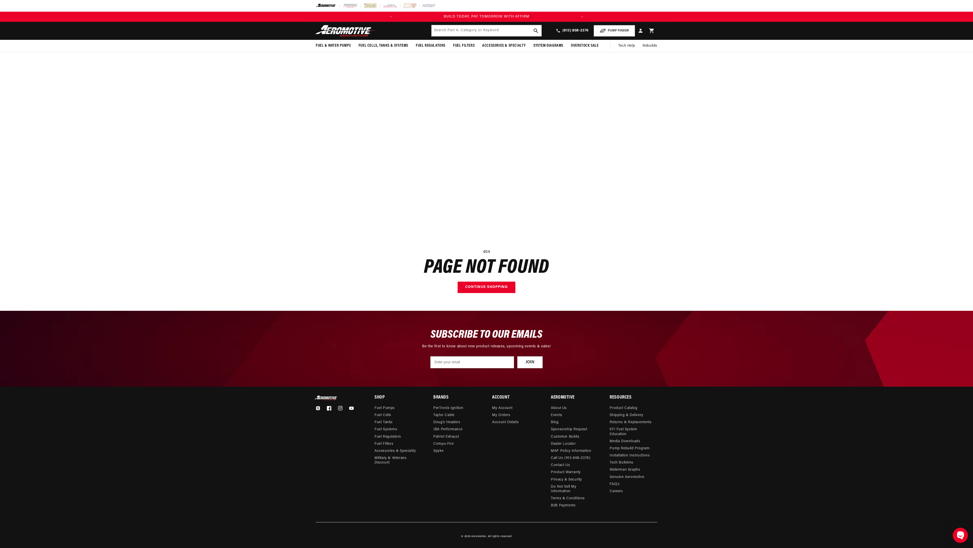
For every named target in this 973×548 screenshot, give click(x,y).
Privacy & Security (566, 480)
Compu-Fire (443, 444)
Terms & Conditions (568, 498)
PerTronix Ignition (448, 408)
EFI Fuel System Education (623, 431)
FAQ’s (615, 484)
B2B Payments (563, 505)
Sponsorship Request (569, 429)
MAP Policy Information (571, 451)
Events (556, 415)
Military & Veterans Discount (390, 460)
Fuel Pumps (385, 408)
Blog (554, 422)
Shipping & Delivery (626, 415)
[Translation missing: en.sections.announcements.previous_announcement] (391, 17)
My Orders (501, 415)
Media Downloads (625, 441)
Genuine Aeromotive (627, 477)
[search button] (535, 30)
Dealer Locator (563, 444)
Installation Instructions (630, 455)
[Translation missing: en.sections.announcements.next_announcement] (582, 17)
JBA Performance (447, 429)
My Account (502, 408)
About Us (559, 408)
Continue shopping (486, 287)
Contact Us (560, 465)
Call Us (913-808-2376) (570, 458)
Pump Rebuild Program (629, 448)
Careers (616, 491)
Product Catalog (623, 408)
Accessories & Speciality (395, 451)
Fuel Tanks (384, 422)
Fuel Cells (383, 415)
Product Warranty (566, 472)
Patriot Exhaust (446, 437)
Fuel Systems (386, 429)
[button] (651, 31)
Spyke (438, 451)
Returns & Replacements (630, 422)
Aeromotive (478, 536)
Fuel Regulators (388, 437)
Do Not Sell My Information (563, 489)
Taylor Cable (443, 415)
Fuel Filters (384, 444)
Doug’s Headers (446, 422)
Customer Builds (565, 437)
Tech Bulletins (621, 463)
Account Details (505, 422)
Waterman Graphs (625, 470)
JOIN (530, 362)
